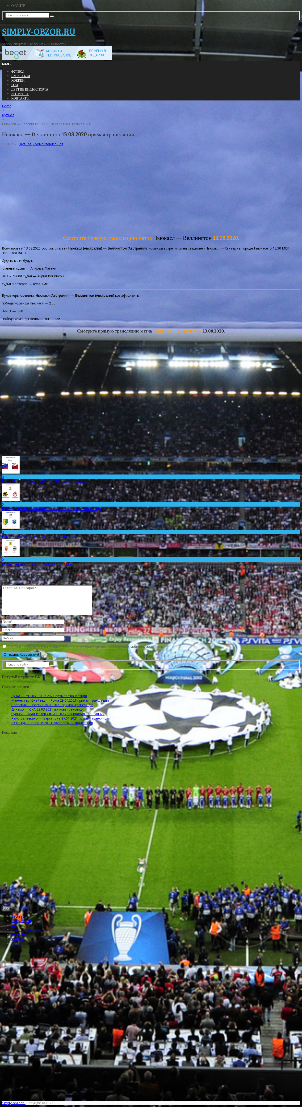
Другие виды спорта (29, 89)
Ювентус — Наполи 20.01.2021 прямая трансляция (52, 722)
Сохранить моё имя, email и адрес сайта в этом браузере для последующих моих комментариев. (86, 646)
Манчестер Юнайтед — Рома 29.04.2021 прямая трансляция (60, 700)
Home (6, 106)
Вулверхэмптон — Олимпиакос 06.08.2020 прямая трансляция (52, 509)
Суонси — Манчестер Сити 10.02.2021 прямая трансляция (58, 714)
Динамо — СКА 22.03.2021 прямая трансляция (48, 709)
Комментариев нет (48, 144)
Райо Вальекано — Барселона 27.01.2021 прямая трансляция (60, 718)
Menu (7, 63)
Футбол (18, 71)
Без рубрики (21, 921)
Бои (14, 85)
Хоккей (18, 80)
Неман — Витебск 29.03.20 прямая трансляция (39, 536)
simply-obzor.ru (39, 31)
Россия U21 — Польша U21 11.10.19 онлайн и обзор (43, 481)
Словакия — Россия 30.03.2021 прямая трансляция (52, 705)
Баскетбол (20, 76)
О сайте (18, 5)
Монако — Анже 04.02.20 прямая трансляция (38, 564)
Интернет (20, 94)
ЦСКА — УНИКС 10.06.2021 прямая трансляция (49, 696)
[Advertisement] (143, 191)
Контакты (20, 98)
